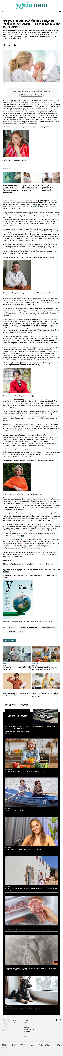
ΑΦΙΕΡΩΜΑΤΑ (27, 1031)
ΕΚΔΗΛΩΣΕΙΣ (27, 1027)
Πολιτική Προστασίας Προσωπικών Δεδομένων (44, 1045)
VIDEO (25, 1022)
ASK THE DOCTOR (28, 1025)
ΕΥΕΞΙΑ (14, 1022)
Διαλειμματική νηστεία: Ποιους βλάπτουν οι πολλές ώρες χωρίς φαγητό (24, 771)
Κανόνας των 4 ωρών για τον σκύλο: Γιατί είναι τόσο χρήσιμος (22, 1009)
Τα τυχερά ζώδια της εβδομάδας (14, 810)
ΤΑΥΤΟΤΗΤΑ (22, 1044)
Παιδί (21, 631)
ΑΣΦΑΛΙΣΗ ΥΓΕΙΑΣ (17, 1025)
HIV (22, 535)
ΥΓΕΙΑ (14, 1020)
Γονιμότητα (12, 627)
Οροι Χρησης (58, 1045)
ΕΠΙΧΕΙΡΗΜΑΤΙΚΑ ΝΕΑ (29, 1029)
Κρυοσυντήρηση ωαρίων (48, 627)
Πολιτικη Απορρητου (31, 1045)
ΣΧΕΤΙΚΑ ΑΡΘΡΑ (9, 641)
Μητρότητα (12, 631)
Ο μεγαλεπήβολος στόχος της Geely (44, 726)
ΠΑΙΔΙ (4, 17)
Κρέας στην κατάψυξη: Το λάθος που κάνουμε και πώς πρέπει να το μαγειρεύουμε (27, 929)
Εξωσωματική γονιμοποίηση (29, 627)
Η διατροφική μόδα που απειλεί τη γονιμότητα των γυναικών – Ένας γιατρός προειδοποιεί (29, 565)
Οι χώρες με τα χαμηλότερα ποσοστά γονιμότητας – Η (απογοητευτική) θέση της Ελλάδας (31, 576)
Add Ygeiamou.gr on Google (30, 95)
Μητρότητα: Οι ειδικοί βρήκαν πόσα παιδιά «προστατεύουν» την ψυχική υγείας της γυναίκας (31, 570)
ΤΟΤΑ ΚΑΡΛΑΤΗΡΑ (7, 41)
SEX (25, 1036)
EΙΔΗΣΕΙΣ (26, 1020)
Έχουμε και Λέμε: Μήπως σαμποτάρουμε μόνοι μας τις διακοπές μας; (24, 849)
